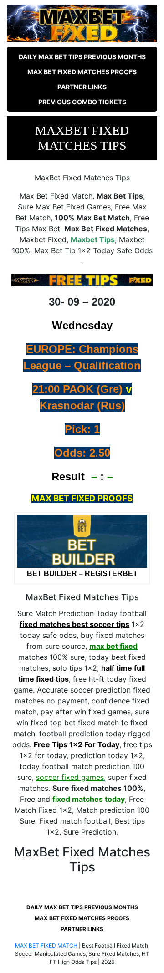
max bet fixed (113, 646)
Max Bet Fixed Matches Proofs (82, 72)
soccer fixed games (70, 777)
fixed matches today (88, 799)
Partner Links (82, 87)
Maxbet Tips (93, 239)
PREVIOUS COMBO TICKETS (82, 102)
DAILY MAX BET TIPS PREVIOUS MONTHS (82, 57)
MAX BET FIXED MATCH (46, 945)
